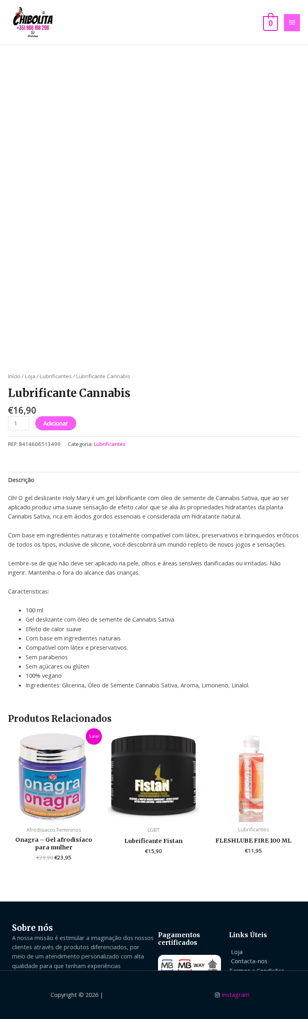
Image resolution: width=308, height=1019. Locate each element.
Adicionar (55, 423)
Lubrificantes (56, 376)
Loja (30, 376)
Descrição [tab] (21, 480)
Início (14, 376)
